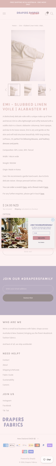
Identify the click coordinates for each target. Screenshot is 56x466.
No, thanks (41, 242)
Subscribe (41, 238)
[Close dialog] (52, 219)
